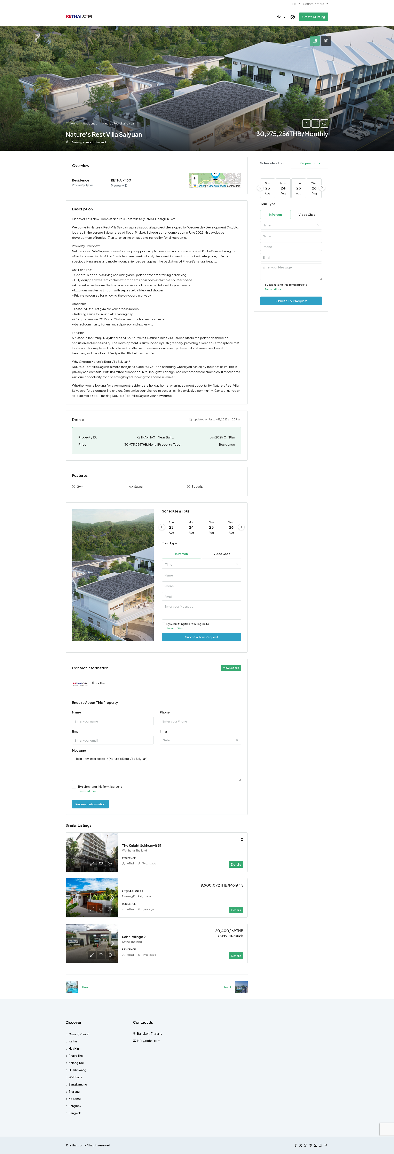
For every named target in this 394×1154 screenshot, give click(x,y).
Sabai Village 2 (134, 937)
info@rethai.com (148, 1040)
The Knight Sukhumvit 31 (141, 845)
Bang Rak (75, 1106)
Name (76, 712)
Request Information (90, 804)
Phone (165, 712)
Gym (80, 486)
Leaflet (200, 185)
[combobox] (202, 564)
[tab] (315, 41)
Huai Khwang (77, 1070)
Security (198, 486)
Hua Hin (74, 1048)
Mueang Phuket (79, 1034)
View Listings (231, 667)
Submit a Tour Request (201, 637)
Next (227, 987)
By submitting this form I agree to (187, 626)
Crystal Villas (132, 891)
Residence (90, 123)
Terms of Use (174, 628)
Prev (85, 987)
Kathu (73, 1041)
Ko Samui (75, 1098)
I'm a (163, 731)
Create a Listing (313, 17)
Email (76, 731)
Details (236, 864)
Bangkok (75, 1113)
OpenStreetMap (218, 185)
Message (79, 750)
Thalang (74, 1091)
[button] (215, 174)
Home (281, 16)
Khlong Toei (76, 1063)
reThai (130, 863)
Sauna (138, 486)
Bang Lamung (78, 1084)
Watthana (75, 1077)
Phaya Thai (76, 1055)
